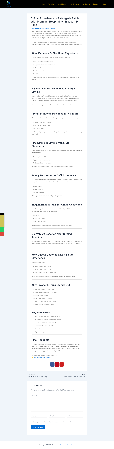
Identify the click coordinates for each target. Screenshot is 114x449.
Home (43, 4)
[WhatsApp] (2, 229)
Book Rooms (75, 4)
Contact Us (96, 4)
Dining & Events (62, 4)
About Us (51, 4)
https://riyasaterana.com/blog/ (42, 357)
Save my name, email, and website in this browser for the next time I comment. (54, 422)
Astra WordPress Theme (67, 445)
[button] (67, 4)
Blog (104, 4)
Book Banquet (86, 4)
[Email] (2, 234)
